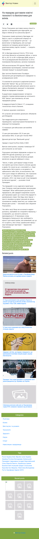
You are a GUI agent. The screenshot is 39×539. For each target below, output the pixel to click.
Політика (6, 419)
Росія (4, 457)
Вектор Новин (11, 3)
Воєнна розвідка (19, 236)
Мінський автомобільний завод (11, 249)
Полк (26, 238)
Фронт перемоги (7, 238)
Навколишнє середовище (12, 444)
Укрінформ (10, 470)
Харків (17, 470)
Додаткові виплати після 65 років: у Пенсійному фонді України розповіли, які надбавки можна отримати (19, 275)
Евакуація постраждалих (15, 247)
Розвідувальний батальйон (23, 245)
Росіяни (11, 459)
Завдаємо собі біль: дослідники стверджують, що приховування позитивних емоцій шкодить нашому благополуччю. (17, 353)
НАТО (22, 470)
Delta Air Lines (24, 249)
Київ (13, 457)
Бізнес (5, 422)
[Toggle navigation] (35, 3)
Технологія (33, 23)
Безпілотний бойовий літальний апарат (23, 234)
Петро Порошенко (30, 236)
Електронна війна (7, 234)
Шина (30, 240)
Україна (9, 457)
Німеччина (22, 468)
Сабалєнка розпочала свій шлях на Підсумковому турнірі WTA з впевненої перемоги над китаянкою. (17, 406)
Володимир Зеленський (9, 232)
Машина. (27, 232)
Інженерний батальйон (9, 245)
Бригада (33, 232)
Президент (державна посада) (13, 461)
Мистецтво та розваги (11, 426)
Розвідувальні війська (20, 243)
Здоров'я (6, 433)
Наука (5, 437)
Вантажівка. (20, 232)
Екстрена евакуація (18, 238)
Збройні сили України (8, 230)
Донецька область (20, 230)
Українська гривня (24, 463)
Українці (5, 459)
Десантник (27, 241)
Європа (9, 463)
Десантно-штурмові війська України (13, 241)
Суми (12, 236)
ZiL (27, 240)
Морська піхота (7, 240)
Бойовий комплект (8, 243)
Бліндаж (5, 247)
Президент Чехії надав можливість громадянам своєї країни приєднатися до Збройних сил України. (19, 380)
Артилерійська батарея (18, 240)
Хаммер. (29, 243)
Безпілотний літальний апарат (13, 465)
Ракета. (15, 463)
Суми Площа (6, 236)
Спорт (5, 441)
